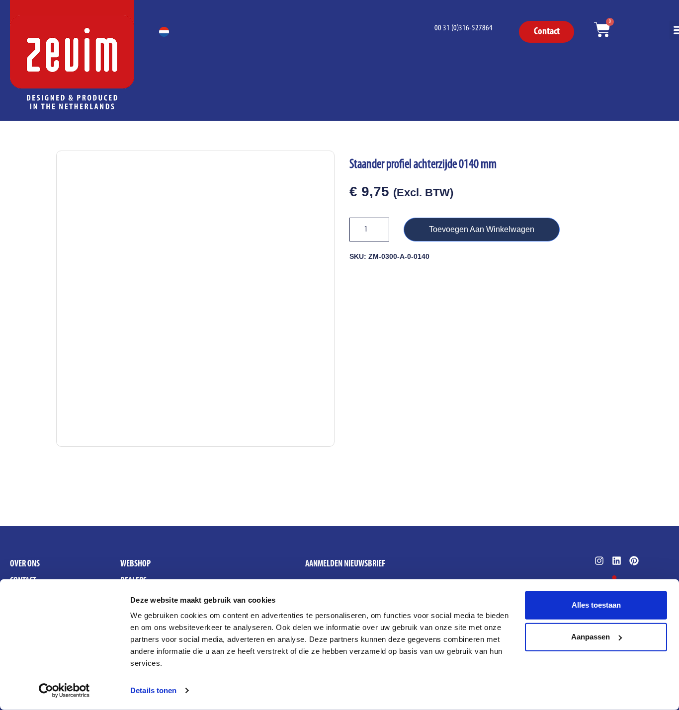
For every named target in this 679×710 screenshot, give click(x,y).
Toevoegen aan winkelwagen (481, 229)
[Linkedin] (616, 560)
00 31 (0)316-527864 (463, 28)
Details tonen (153, 690)
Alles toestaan (596, 605)
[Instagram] (599, 560)
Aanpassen (590, 636)
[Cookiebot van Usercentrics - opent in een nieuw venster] (64, 690)
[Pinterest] (634, 560)
